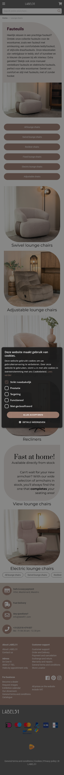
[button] (32, 422)
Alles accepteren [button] (33, 414)
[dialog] (32, 387)
